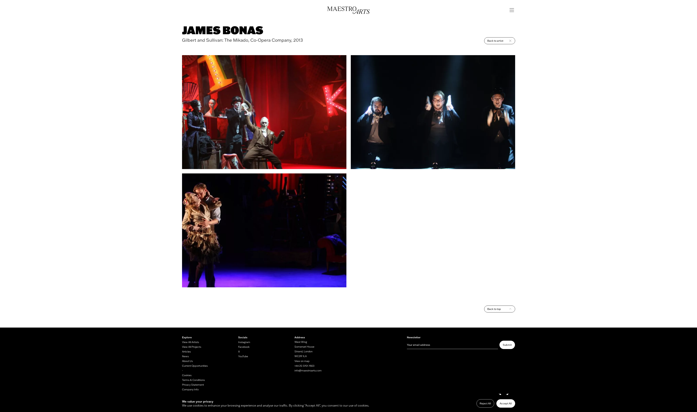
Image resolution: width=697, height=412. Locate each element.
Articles (186, 351)
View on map (302, 361)
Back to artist (495, 40)
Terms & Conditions (193, 380)
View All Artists (190, 342)
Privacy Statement (193, 384)
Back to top (494, 309)
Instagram (244, 342)
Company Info (190, 389)
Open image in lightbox (264, 112)
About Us (187, 361)
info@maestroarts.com (308, 370)
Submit (507, 344)
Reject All (485, 403)
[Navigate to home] (348, 10)
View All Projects (191, 346)
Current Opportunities (195, 365)
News (185, 356)
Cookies (187, 375)
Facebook (244, 346)
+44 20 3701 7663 (304, 365)
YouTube (243, 356)
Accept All (506, 403)
